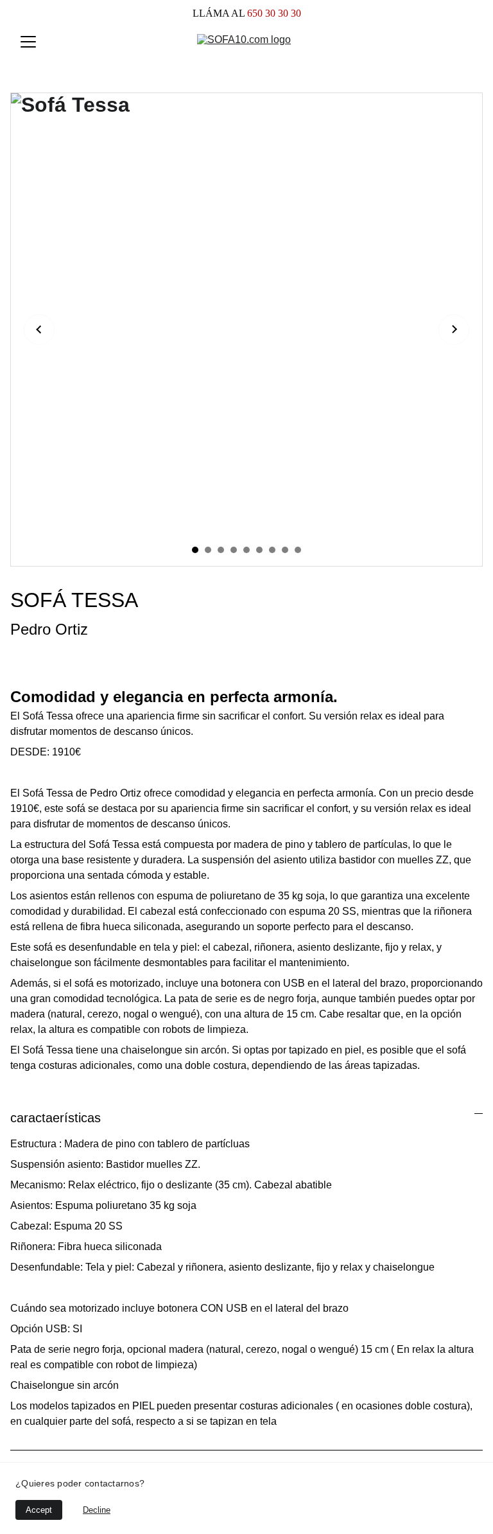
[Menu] (28, 42)
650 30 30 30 (273, 13)
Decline (96, 1510)
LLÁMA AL (219, 13)
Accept (39, 1510)
